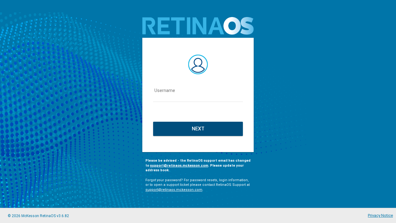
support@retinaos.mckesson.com (179, 166)
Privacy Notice (380, 215)
